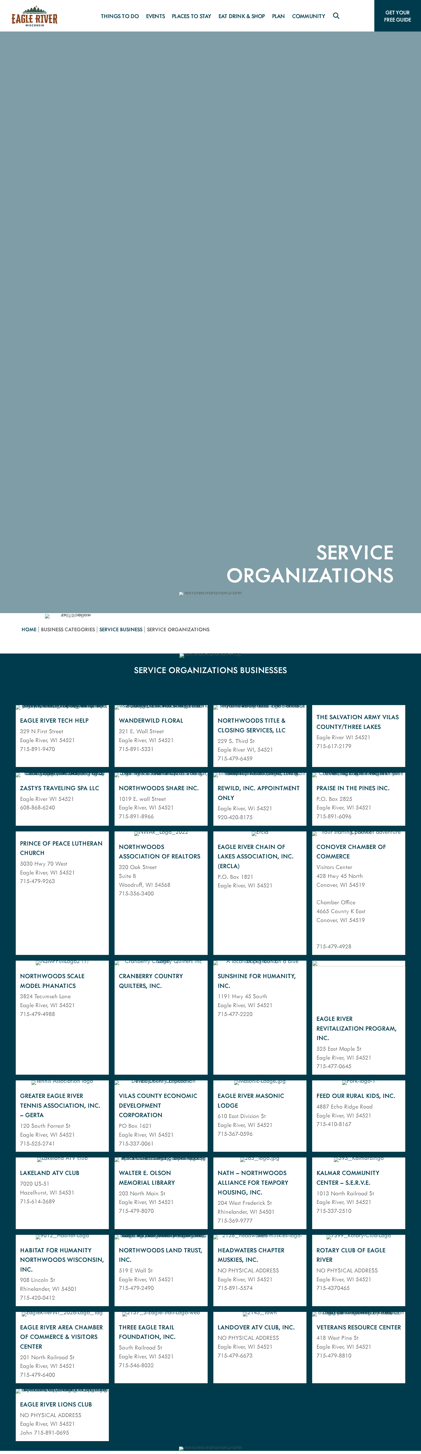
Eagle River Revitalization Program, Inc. (356, 1028)
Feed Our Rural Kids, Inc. (355, 1095)
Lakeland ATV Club (49, 1172)
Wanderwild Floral (151, 720)
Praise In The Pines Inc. (352, 788)
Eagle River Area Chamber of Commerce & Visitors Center (61, 1336)
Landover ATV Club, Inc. (256, 1327)
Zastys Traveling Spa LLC (59, 788)
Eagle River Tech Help (54, 720)
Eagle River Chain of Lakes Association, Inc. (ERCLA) (256, 856)
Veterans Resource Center (358, 1327)
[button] (336, 16)
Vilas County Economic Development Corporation (158, 1105)
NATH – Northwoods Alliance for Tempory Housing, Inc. (253, 1182)
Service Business (120, 629)
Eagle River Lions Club (56, 1404)
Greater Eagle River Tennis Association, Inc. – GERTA (60, 1105)
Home (28, 629)
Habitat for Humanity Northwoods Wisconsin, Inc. (62, 1259)
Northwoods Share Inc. (159, 788)
